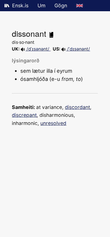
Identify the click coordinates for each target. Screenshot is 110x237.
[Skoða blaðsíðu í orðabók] (51, 33)
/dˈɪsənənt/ (37, 49)
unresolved (53, 123)
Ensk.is (20, 5)
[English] (79, 5)
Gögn (60, 5)
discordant (77, 107)
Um (41, 5)
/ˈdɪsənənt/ (78, 49)
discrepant (24, 115)
